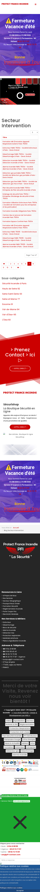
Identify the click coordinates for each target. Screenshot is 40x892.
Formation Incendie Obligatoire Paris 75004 (19, 211)
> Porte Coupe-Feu (9, 611)
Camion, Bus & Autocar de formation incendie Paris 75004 (17, 216)
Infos (32, 743)
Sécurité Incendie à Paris (14, 283)
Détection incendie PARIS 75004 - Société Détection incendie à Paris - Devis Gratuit (19, 161)
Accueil (16, 528)
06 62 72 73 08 (14, 852)
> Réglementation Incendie (12, 609)
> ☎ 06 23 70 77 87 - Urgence (13, 657)
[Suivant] (14, 267)
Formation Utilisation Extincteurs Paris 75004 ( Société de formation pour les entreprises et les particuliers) (20, 204)
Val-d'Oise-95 (9, 314)
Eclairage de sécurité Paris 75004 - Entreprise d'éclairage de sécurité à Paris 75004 (18, 196)
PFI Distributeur (30, 736)
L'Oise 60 (6, 319)
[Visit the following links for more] (9, 567)
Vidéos (9, 720)
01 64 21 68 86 (12, 846)
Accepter (20, 890)
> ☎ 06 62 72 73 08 (9, 654)
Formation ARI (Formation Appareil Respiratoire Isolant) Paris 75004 (16, 226)
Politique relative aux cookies (11, 888)
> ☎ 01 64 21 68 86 (9, 649)
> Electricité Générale (10, 614)
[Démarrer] (4, 264)
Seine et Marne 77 (11, 299)
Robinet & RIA (12, 724)
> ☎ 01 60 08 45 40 (9, 651)
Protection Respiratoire (20, 728)
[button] (6, 91)
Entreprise (30, 747)
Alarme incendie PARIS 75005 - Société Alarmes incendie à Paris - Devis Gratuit (18, 245)
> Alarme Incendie (9, 630)
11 (11, 267)
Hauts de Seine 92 (11, 288)
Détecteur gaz (12, 751)
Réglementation (27, 724)
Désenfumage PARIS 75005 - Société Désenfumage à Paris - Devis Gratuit (17, 239)
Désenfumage (27, 751)
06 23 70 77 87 (15, 849)
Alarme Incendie (20, 754)
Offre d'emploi (29, 739)
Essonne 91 (7, 304)
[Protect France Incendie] (15, 4)
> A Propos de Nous (9, 595)
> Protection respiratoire (11, 635)
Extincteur (19, 747)
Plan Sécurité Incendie (12, 736)
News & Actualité (12, 743)
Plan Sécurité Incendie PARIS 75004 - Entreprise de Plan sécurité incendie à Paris (19, 189)
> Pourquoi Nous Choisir (11, 603)
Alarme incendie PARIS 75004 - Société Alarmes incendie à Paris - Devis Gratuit (18, 168)
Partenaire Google (12, 739)
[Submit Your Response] (1, 863)
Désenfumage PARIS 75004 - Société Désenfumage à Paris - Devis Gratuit (17, 155)
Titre (5, 137)
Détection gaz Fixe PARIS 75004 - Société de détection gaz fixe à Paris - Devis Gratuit (20, 182)
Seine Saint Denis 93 (12, 293)
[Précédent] (7, 264)
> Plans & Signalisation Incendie (14, 641)
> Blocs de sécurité (9, 627)
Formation (8, 747)
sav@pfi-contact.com (10, 855)
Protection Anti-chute (19, 732)
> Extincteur (6, 622)
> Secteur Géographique (11, 601)
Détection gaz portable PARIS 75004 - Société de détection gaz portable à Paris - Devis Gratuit (19, 175)
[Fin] (18, 267)
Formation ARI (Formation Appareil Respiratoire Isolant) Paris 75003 (16, 142)
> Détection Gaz (8, 633)
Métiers (25, 743)
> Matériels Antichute (10, 638)
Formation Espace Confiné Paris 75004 (18, 221)
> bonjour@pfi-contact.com (13, 659)
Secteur (30, 720)
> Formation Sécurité (10, 606)
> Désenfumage (8, 625)
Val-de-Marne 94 (10, 309)
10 (7, 267)
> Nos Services (7, 598)
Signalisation (19, 720)
